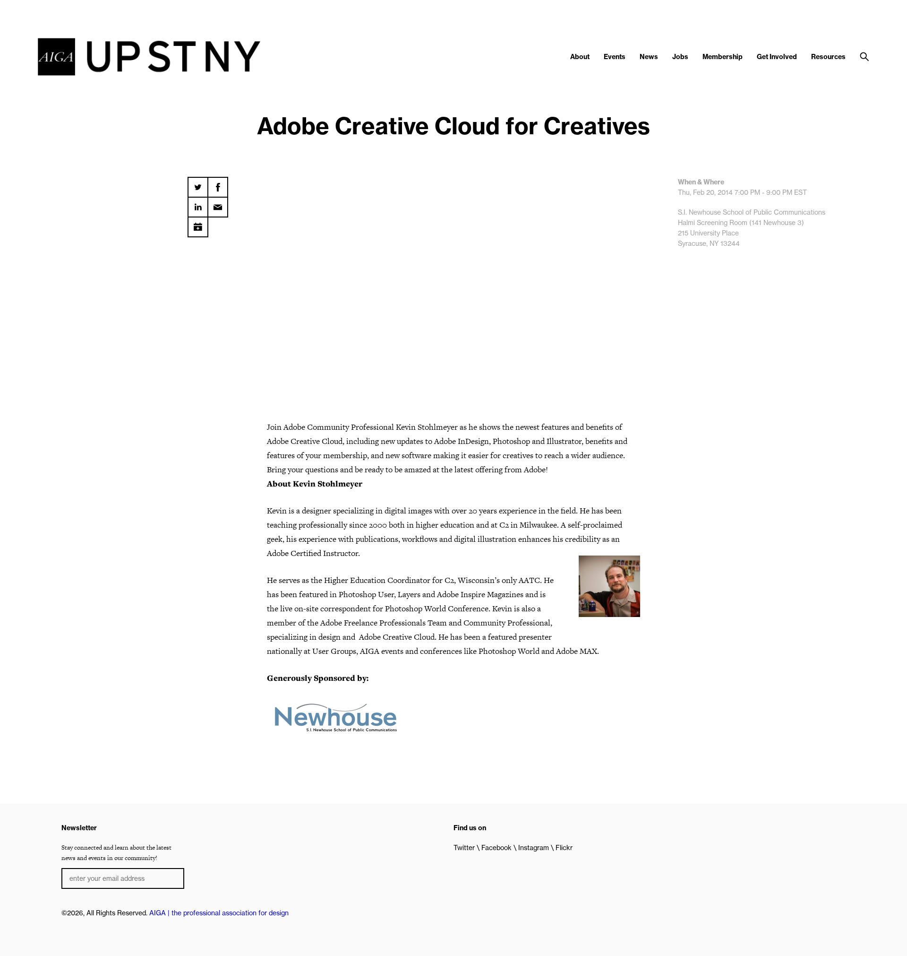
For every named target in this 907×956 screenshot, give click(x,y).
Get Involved (777, 56)
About (580, 56)
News (649, 56)
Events (614, 56)
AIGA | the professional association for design (219, 913)
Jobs (680, 56)
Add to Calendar (197, 223)
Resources (828, 56)
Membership (722, 56)
